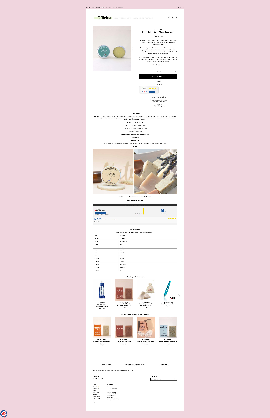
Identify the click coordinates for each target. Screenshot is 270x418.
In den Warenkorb (158, 76)
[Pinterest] (162, 84)
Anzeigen (152, 91)
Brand (117, 232)
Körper (129, 18)
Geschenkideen (96, 396)
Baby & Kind (149, 18)
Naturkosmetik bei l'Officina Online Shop (112, 393)
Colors (94, 400)
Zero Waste (95, 394)
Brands (116, 18)
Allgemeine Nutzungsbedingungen (112, 398)
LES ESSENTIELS (158, 29)
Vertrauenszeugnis (100, 212)
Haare (134, 18)
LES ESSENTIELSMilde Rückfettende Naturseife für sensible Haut (145, 341)
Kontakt (109, 400)
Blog (94, 402)
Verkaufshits (96, 388)
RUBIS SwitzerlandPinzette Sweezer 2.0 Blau (168, 303)
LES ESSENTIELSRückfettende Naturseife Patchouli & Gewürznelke (124, 303)
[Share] (157, 84)
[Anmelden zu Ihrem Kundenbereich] (173, 17)
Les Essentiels (117, 143)
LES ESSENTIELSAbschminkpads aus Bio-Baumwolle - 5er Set (146, 303)
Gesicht (122, 18)
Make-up (141, 18)
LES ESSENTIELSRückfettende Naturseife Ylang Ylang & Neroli (101, 341)
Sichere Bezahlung (111, 395)
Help (108, 390)
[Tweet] (160, 84)
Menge (157, 71)
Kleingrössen (96, 392)
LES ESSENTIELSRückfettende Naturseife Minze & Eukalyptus (168, 341)
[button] (133, 49)
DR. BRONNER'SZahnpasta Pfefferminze (101, 305)
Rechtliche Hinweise (112, 388)
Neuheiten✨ (96, 386)
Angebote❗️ (96, 390)
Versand (109, 386)
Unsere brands (96, 398)
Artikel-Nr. (131, 232)
